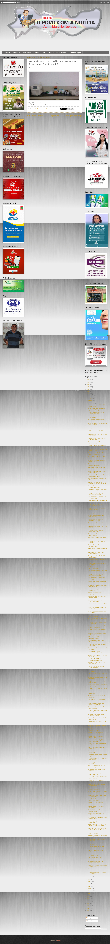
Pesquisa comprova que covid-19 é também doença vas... (96, 413)
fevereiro (90, 891)
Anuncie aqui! (75, 52)
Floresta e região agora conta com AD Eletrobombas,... (97, 435)
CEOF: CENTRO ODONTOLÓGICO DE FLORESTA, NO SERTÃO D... (97, 829)
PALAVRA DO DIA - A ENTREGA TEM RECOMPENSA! (97, 497)
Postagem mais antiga (74, 116)
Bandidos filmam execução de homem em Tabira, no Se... (97, 792)
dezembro (90, 396)
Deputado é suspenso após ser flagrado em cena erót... (95, 862)
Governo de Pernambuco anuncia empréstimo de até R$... (96, 553)
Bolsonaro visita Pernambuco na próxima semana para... (96, 814)
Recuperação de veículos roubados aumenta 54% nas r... (96, 508)
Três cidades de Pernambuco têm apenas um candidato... (96, 475)
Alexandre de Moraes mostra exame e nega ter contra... (97, 755)
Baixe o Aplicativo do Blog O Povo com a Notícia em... (96, 740)
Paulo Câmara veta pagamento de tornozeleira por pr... (96, 523)
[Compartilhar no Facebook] (71, 109)
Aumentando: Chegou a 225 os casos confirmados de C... (97, 799)
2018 (88, 898)
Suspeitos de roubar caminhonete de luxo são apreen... (97, 615)
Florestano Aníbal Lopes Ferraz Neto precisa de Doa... (97, 438)
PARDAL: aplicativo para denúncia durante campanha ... (96, 766)
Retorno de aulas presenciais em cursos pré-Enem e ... (96, 600)
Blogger (59, 940)
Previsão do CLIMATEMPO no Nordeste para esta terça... (95, 575)
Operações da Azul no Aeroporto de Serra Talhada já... (96, 785)
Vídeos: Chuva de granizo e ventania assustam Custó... (97, 582)
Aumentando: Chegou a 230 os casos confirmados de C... (97, 586)
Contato (16, 52)
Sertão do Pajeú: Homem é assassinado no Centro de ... (95, 652)
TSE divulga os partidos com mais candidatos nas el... (96, 637)
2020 (88, 394)
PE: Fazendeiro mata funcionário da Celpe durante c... (97, 479)
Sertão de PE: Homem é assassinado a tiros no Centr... (97, 450)
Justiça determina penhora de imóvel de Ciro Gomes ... (97, 796)
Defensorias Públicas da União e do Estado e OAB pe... (97, 854)
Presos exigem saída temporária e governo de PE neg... (96, 409)
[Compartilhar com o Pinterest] (73, 109)
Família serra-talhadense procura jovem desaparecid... (96, 567)
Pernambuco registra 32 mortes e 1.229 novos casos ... (96, 530)
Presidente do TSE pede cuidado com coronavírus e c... (97, 707)
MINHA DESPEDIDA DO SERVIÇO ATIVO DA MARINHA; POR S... (97, 825)
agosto (90, 876)
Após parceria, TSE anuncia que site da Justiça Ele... (97, 512)
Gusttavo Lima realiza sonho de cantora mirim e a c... (96, 464)
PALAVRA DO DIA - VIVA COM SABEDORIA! (95, 737)
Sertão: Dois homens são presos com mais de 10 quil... (97, 424)
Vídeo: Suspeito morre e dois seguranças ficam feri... (95, 593)
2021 (88, 391)
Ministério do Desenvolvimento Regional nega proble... (95, 486)
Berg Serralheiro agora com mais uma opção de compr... (97, 571)
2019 (88, 896)
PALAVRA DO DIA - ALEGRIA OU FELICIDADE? (96, 578)
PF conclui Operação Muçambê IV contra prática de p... (96, 453)
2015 (88, 905)
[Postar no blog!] (69, 109)
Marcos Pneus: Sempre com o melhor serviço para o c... (97, 549)
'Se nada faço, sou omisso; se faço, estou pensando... (97, 516)
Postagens (90, 918)
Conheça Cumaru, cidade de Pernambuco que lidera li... (95, 505)
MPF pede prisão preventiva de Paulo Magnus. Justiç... (97, 818)
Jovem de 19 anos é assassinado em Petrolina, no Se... (97, 538)
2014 (88, 908)
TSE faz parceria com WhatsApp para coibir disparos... (97, 431)
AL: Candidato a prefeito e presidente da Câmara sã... (97, 611)
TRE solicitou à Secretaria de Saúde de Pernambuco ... (97, 722)
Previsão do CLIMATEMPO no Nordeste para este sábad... (95, 803)
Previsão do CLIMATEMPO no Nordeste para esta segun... (95, 659)
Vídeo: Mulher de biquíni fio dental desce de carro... (96, 700)
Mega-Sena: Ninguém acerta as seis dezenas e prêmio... (97, 729)
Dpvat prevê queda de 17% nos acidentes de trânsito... (95, 519)
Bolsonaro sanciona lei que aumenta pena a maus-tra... (97, 472)
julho (89, 879)
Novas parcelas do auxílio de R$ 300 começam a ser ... (97, 556)
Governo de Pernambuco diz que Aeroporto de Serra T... (96, 641)
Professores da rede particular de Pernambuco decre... (96, 420)
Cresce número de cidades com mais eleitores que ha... (97, 726)
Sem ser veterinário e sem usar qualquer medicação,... (95, 788)
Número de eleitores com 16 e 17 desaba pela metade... (96, 715)
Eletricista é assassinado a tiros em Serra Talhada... (97, 873)
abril (89, 886)
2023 (88, 387)
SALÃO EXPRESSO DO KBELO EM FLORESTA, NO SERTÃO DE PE (97, 483)
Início (7, 52)
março (90, 888)
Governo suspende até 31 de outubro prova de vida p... (97, 597)
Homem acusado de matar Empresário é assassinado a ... (97, 692)
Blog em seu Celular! (57, 52)
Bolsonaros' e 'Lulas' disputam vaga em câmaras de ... (97, 634)
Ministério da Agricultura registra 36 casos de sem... (96, 468)
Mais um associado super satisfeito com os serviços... (97, 416)
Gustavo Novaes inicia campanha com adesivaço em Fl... (97, 501)
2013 (88, 910)
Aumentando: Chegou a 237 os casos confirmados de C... (97, 490)
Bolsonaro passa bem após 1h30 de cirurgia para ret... (97, 843)
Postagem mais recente (35, 116)
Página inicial (54, 116)
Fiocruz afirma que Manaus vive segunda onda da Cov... (96, 704)
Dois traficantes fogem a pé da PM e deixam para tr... (97, 696)
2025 (88, 382)
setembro (90, 403)
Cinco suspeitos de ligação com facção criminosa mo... (96, 847)
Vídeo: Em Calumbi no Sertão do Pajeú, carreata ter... (96, 667)
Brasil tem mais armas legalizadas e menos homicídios (97, 773)
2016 (88, 903)
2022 (88, 389)
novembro (90, 398)
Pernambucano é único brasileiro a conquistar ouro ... (96, 542)
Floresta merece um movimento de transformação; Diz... (96, 626)
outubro (90, 400)
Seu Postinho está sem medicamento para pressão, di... (97, 777)
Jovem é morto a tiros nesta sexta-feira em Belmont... (96, 832)
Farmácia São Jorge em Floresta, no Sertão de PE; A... (97, 608)
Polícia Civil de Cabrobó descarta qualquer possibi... (96, 810)
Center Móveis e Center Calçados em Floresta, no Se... (97, 461)
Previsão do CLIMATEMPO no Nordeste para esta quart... (95, 494)
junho (89, 881)
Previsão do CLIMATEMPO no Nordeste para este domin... (95, 733)
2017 (88, 901)
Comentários (90, 920)
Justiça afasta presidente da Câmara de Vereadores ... (97, 457)
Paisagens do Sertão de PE (34, 52)
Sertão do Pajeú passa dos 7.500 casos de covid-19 (96, 858)
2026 (88, 379)
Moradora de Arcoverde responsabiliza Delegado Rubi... (97, 865)
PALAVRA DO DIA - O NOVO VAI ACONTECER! (96, 663)
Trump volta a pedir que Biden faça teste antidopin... (96, 681)
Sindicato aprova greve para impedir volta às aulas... (97, 869)
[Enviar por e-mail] (68, 109)
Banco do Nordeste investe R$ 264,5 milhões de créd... (97, 770)
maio (89, 884)
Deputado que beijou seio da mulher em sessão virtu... (97, 821)
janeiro (90, 893)
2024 (88, 384)
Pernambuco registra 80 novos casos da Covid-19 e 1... (97, 622)
